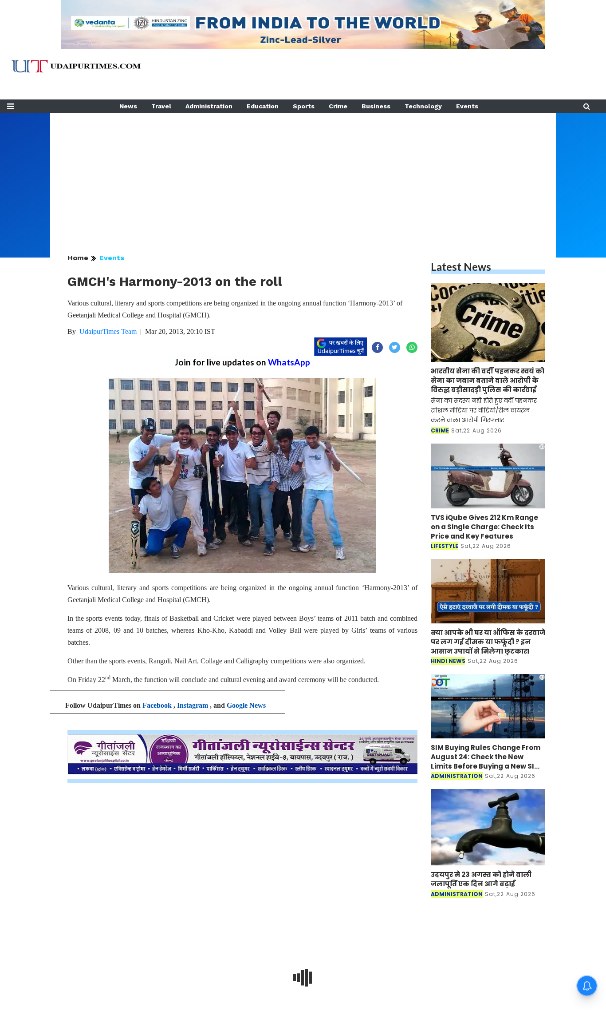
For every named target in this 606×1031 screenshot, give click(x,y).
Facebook (157, 705)
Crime (338, 106)
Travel (161, 106)
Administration (208, 106)
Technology (423, 106)
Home (77, 258)
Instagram (192, 705)
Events (467, 106)
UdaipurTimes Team (108, 331)
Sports (304, 106)
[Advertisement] (303, 175)
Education (263, 106)
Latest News (461, 266)
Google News (246, 705)
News (128, 106)
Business (376, 106)
